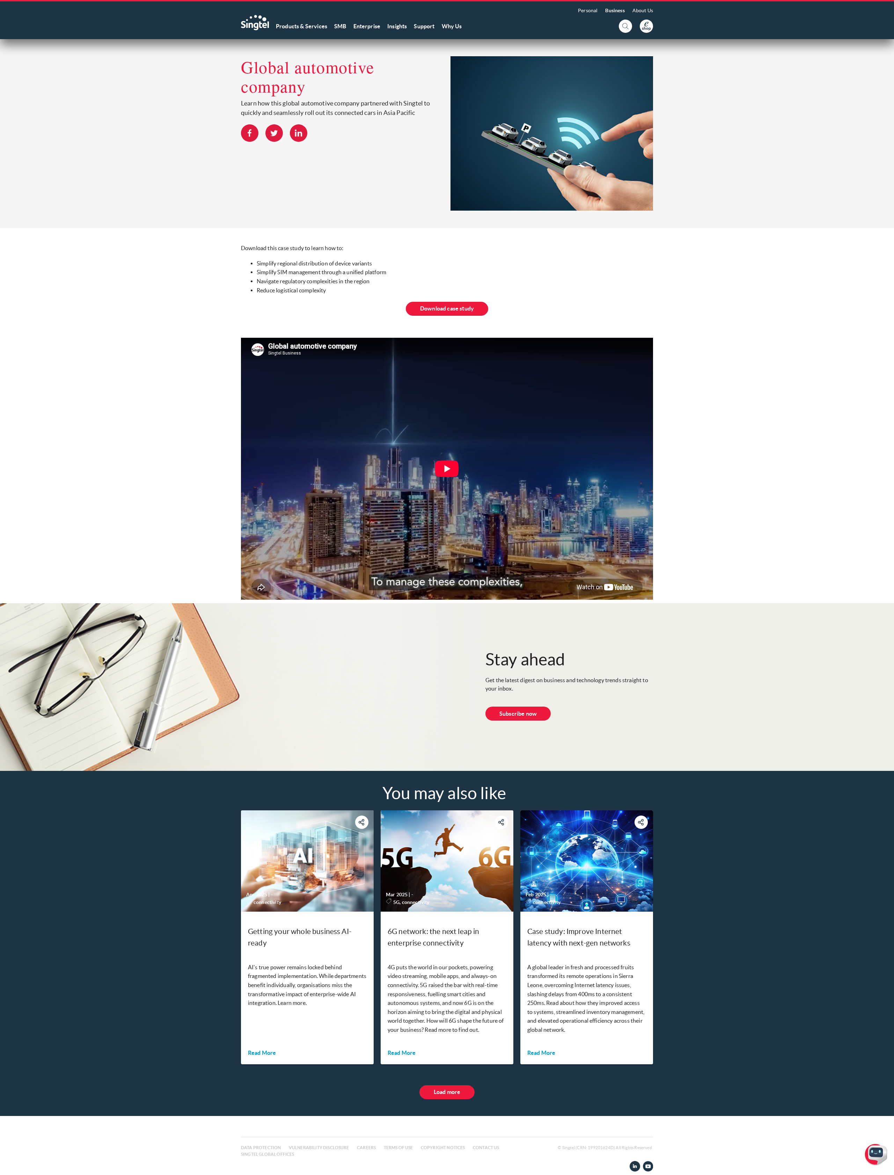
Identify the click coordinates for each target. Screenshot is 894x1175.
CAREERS (366, 1147)
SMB (340, 26)
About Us (642, 10)
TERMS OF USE (398, 1147)
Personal (588, 10)
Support (424, 26)
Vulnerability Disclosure (319, 1147)
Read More (262, 1053)
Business (614, 10)
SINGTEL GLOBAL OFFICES (267, 1154)
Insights (397, 26)
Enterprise (367, 26)
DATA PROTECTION (261, 1147)
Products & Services (301, 26)
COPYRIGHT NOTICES (443, 1147)
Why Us (452, 26)
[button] (883, 1164)
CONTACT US (486, 1147)
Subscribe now (518, 713)
